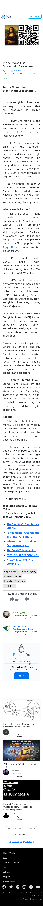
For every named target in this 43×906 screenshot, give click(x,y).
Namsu (14, 813)
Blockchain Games (12, 576)
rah (12, 730)
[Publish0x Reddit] (24, 887)
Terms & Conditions (32, 893)
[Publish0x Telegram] (18, 887)
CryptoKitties (11, 247)
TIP (22, 676)
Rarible (8, 343)
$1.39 (5, 78)
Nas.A (8, 70)
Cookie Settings (9, 881)
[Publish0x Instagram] (31, 887)
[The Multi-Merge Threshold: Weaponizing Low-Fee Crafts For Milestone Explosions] (21, 790)
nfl (9, 586)
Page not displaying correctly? (22, 841)
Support (6, 877)
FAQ (5, 857)
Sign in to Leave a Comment (22, 828)
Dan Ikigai (15, 770)
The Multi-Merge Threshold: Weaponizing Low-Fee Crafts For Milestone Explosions (17, 807)
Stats (5, 867)
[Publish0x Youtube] (38, 887)
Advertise (7, 872)
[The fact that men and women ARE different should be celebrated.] (21, 710)
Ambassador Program (12, 862)
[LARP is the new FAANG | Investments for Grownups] (21, 750)
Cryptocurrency (11, 571)
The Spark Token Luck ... (21, 550)
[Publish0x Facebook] (4, 887)
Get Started (35, 16)
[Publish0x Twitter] (11, 887)
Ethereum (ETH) (29, 571)
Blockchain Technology (14, 581)
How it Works (9, 853)
